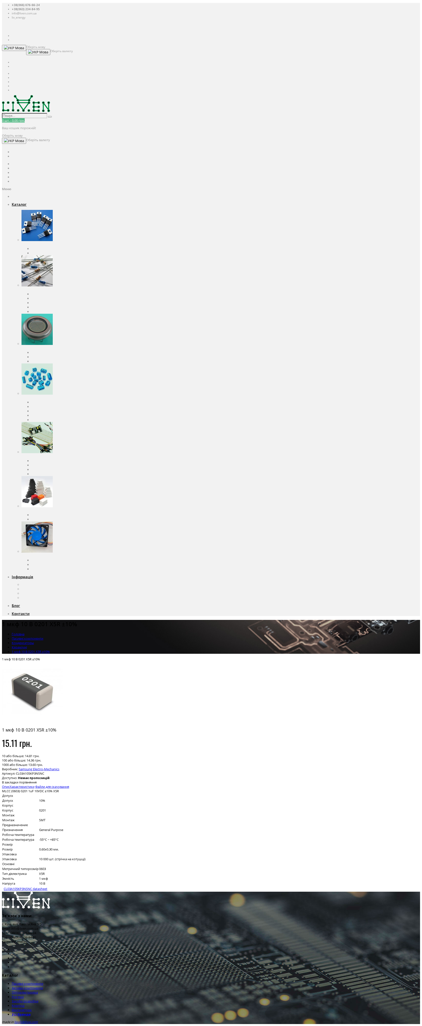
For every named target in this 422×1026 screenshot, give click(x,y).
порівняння (28, 782)
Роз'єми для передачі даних (52, 411)
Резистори (39, 298)
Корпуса (27, 510)
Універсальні (41, 519)
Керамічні (19, 647)
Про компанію (32, 584)
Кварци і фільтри (44, 303)
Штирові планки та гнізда (50, 420)
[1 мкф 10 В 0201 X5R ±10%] (32, 721)
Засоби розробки (34, 456)
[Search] (50, 116)
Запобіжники (41, 307)
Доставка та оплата (36, 589)
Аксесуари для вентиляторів (52, 569)
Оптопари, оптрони (46, 352)
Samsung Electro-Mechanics (39, 769)
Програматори (42, 465)
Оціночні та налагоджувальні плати (58, 461)
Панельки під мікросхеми (50, 406)
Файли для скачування (52, 786)
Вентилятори (31, 556)
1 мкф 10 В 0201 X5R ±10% (31, 651)
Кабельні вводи (43, 515)
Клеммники (40, 402)
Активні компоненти (37, 244)
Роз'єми (27, 398)
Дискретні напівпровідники (52, 248)
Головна (18, 634)
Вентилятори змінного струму (54, 560)
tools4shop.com (26, 1022)
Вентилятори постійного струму (55, 564)
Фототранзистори (44, 361)
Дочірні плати (41, 474)
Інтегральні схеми (45, 253)
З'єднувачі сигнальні (47, 415)
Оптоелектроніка (34, 348)
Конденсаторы (42, 294)
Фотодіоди (39, 357)
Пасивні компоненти (37, 289)
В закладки (10, 782)
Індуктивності (41, 311)
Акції (25, 598)
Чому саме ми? (32, 593)
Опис (6, 786)
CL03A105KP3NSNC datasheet (25, 889)
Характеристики (22, 786)
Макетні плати (42, 469)
